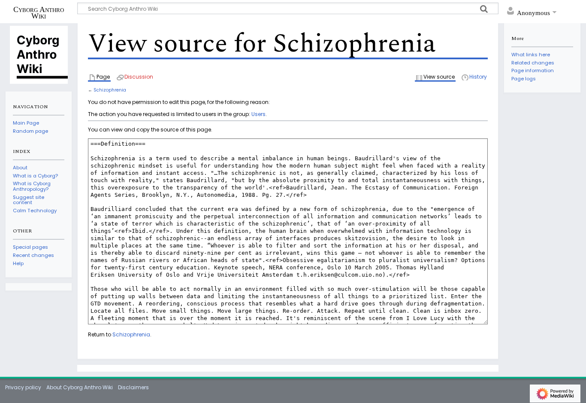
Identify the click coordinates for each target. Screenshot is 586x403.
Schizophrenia (110, 90)
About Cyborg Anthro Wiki (79, 387)
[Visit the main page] (38, 54)
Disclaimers (133, 387)
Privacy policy (23, 387)
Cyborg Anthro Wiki (38, 12)
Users (258, 114)
